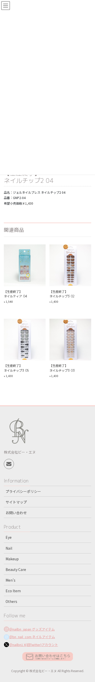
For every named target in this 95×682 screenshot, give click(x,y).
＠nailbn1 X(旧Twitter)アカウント (33, 644)
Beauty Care (16, 569)
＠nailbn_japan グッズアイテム (32, 629)
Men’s (10, 580)
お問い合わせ (16, 512)
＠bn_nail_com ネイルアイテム (32, 636)
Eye (9, 537)
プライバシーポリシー (23, 491)
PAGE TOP (87, 656)
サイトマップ (16, 502)
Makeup (12, 558)
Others (11, 601)
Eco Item (13, 590)
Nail (9, 548)
